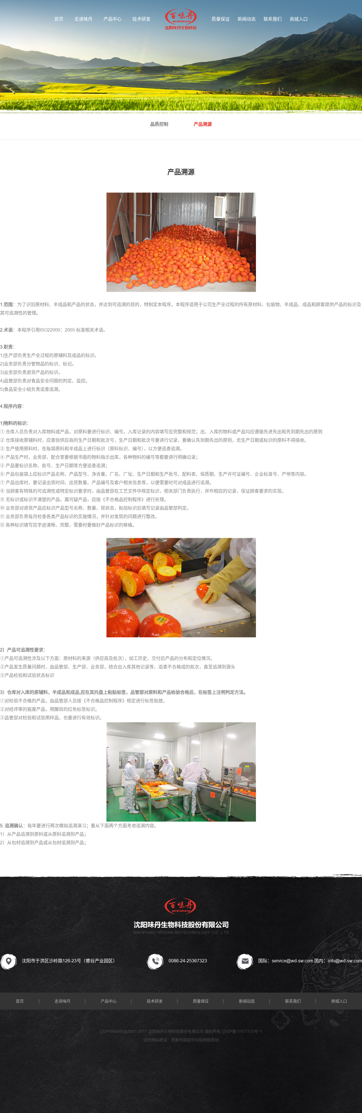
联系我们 (273, 19)
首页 (58, 19)
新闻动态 (247, 19)
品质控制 (159, 124)
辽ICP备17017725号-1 (242, 1031)
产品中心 (113, 19)
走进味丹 (83, 19)
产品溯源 (203, 124)
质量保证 (221, 19)
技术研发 (141, 19)
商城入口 (299, 19)
